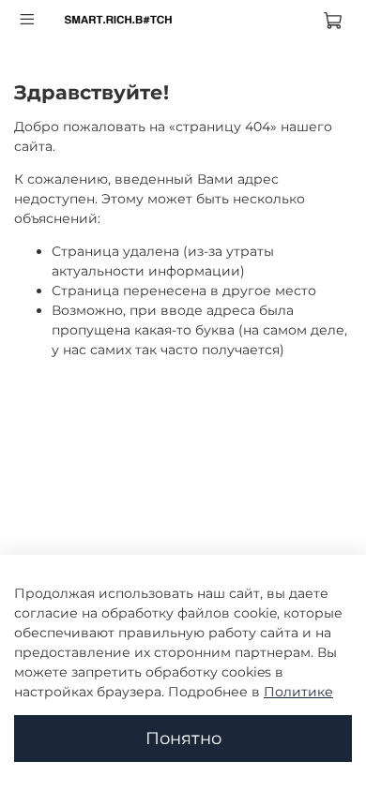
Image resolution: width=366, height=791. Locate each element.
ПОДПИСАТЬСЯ (183, 608)
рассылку (84, 564)
